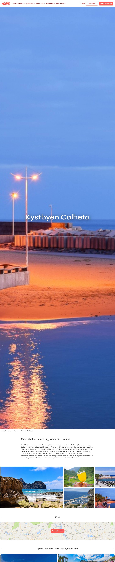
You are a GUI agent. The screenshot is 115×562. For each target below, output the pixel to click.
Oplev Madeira (27, 431)
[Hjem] (6, 3)
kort (16, 431)
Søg (83, 3)
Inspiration (6, 431)
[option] (31, 487)
